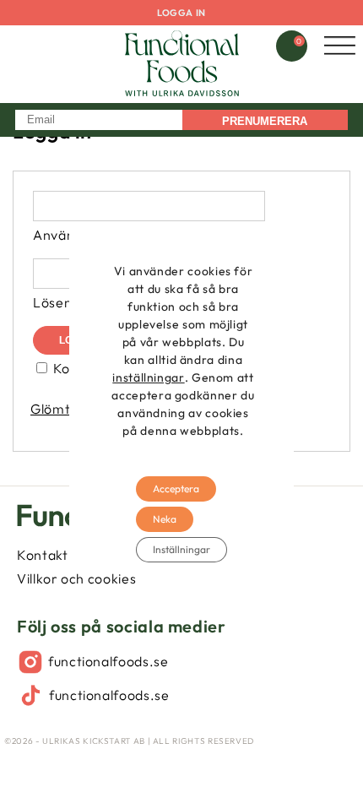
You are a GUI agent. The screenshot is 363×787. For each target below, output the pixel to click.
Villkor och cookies (76, 578)
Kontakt (42, 554)
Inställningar (181, 549)
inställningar (148, 377)
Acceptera (176, 488)
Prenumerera (264, 121)
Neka (164, 519)
